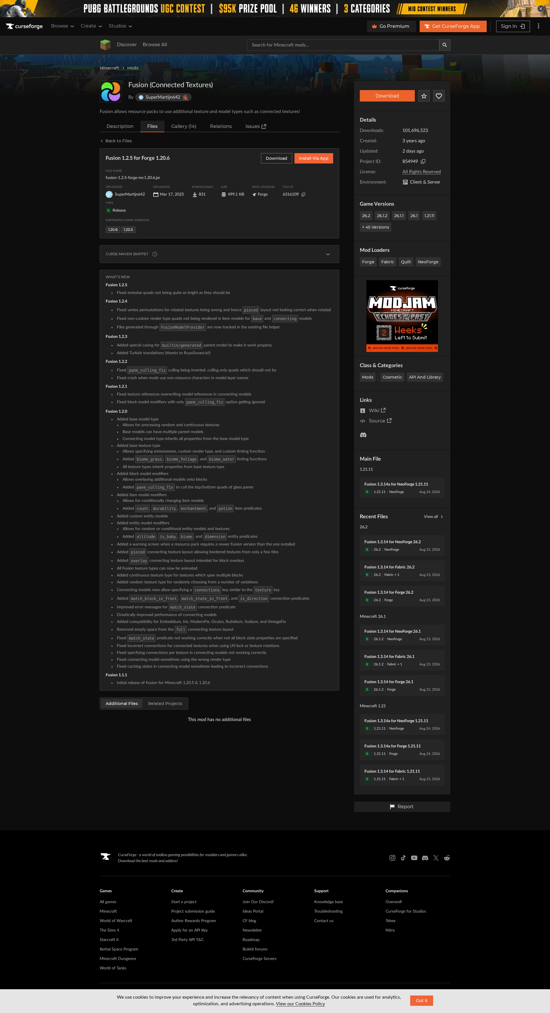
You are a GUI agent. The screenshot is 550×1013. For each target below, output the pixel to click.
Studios (117, 26)
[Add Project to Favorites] (424, 96)
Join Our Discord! (258, 902)
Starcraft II (109, 940)
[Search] (445, 45)
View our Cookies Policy (300, 1004)
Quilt (406, 261)
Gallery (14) (183, 126)
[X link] (436, 857)
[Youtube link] (414, 857)
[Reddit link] (446, 857)
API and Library (425, 377)
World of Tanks (113, 968)
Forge (368, 261)
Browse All (155, 44)
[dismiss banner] (540, 8)
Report (406, 806)
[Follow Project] (439, 96)
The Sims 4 (109, 930)
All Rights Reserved (421, 172)
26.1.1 (399, 215)
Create (88, 26)
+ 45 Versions (375, 227)
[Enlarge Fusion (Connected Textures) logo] (110, 91)
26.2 (366, 215)
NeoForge (428, 261)
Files (152, 126)
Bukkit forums (255, 949)
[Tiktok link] (403, 857)
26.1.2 (382, 215)
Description (120, 126)
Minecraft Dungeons (118, 959)
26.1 (414, 215)
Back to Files (118, 140)
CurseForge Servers (259, 959)
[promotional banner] (275, 8)
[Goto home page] (25, 26)
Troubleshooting (328, 911)
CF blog (249, 921)
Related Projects (165, 703)
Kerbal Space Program (119, 949)
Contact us (323, 921)
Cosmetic (392, 377)
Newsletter (252, 930)
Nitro (390, 930)
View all (431, 517)
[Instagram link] (392, 857)
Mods (132, 68)
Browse (59, 26)
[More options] (538, 26)
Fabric (387, 261)
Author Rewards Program (193, 921)
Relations (221, 126)
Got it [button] (422, 1000)
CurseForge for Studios (406, 911)
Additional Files (122, 703)
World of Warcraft (116, 921)
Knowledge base (328, 902)
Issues (252, 126)
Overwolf (394, 902)
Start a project (184, 902)
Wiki (374, 410)
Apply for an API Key (189, 930)
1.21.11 (429, 215)
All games (108, 902)
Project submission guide (193, 911)
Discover (127, 44)
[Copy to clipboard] (423, 161)
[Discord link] (425, 857)
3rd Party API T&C (187, 940)
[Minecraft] (105, 45)
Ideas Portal (253, 911)
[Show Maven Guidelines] (328, 254)
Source (377, 421)
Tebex (391, 921)
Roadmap (251, 940)
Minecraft (109, 68)
